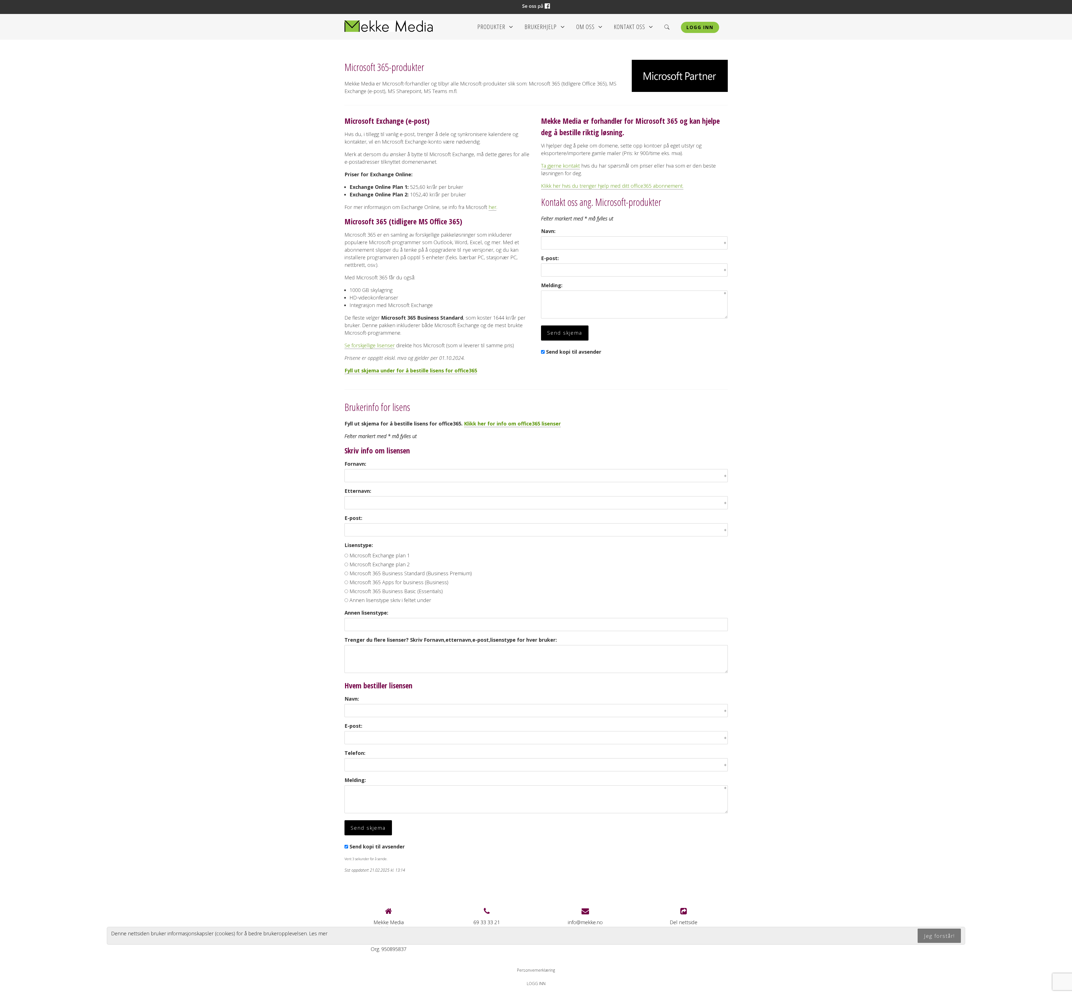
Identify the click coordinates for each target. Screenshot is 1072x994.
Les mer (318, 933)
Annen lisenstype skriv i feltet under (390, 600)
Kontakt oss (633, 28)
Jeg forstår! (939, 936)
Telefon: (354, 753)
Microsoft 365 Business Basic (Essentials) (396, 591)
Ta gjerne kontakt (560, 165)
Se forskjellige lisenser (369, 345)
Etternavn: (357, 491)
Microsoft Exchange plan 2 (380, 564)
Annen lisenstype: (366, 612)
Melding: (552, 285)
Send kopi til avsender (573, 351)
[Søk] (666, 27)
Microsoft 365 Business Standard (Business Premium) (411, 573)
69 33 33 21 (486, 922)
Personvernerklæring (536, 970)
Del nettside (683, 922)
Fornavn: (355, 463)
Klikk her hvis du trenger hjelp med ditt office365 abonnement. (612, 185)
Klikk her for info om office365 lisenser (512, 423)
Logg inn (700, 27)
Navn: (548, 231)
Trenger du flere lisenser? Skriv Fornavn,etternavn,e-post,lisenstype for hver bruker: (450, 639)
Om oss (589, 28)
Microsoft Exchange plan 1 (380, 555)
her (492, 207)
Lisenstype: (358, 545)
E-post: (550, 258)
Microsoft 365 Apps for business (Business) (399, 582)
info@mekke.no (585, 922)
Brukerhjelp (544, 28)
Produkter (495, 28)
